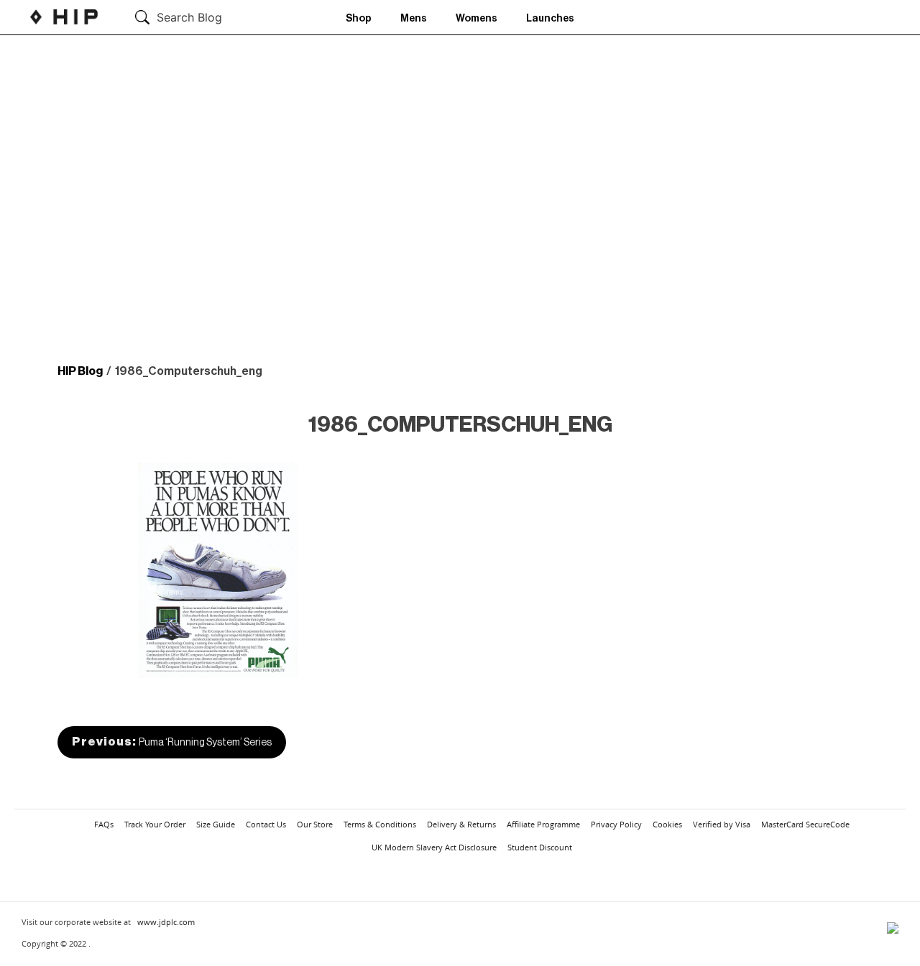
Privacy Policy (616, 824)
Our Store (315, 824)
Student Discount (539, 847)
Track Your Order (154, 824)
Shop (359, 19)
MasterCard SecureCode (805, 824)
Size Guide (215, 824)
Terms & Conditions (380, 824)
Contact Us (266, 824)
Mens (413, 19)
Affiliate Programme (543, 824)
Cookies (667, 824)
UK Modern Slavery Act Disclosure (434, 847)
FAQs (104, 824)
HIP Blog (80, 371)
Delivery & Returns (461, 824)
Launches (550, 19)
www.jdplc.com (166, 921)
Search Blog (189, 17)
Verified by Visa (721, 824)
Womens (476, 19)
